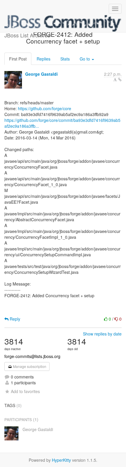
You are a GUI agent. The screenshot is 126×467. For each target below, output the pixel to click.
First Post (18, 59)
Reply (14, 319)
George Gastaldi (41, 74)
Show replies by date (102, 334)
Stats (65, 59)
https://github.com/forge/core (44, 108)
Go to (85, 59)
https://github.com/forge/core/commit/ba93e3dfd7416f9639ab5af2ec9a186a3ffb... (62, 123)
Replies (43, 59)
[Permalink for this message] (120, 79)
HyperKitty (61, 460)
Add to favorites (25, 391)
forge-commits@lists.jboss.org (32, 356)
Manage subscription (29, 366)
